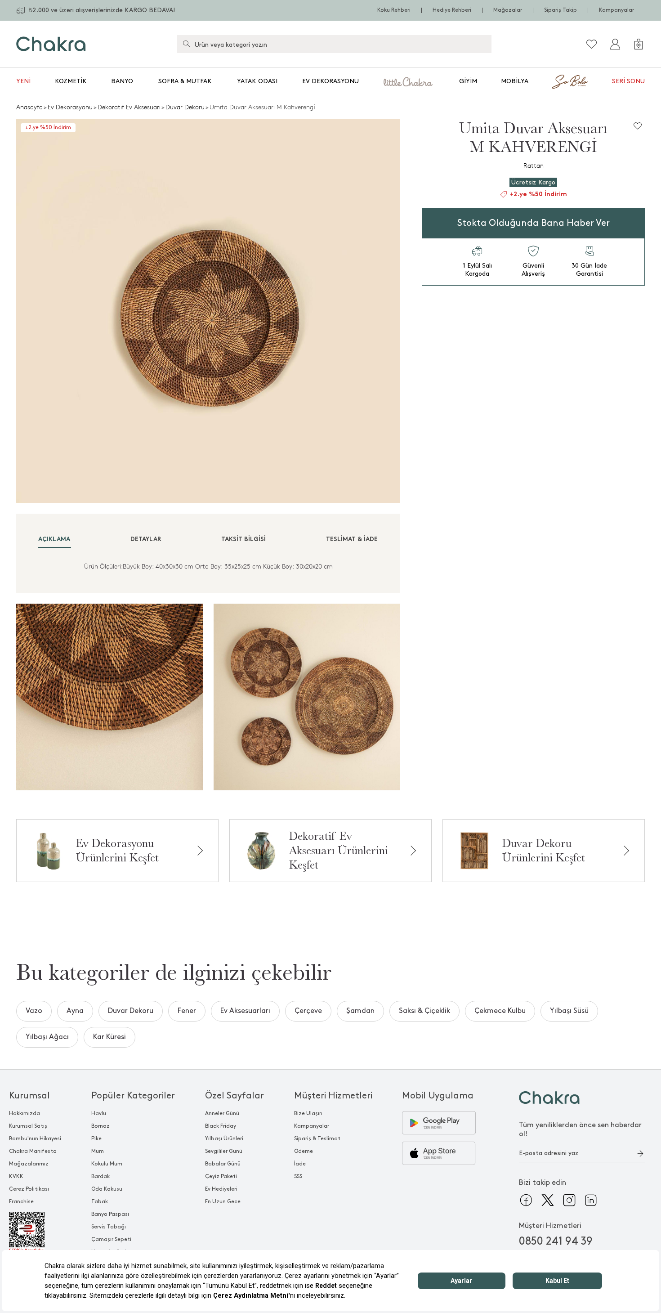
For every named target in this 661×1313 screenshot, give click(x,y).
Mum (97, 1151)
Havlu (98, 1113)
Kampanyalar (616, 10)
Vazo (34, 1011)
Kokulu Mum (106, 1163)
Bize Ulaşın (308, 1113)
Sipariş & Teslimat (317, 1138)
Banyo (122, 81)
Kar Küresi (109, 1037)
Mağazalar (507, 10)
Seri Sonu (628, 81)
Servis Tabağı (108, 1226)
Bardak (100, 1176)
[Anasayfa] (51, 43)
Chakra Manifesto (33, 1151)
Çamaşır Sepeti (111, 1239)
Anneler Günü (222, 1113)
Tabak (99, 1201)
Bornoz (100, 1126)
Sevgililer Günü (223, 1151)
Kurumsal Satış (28, 1126)
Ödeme (303, 1151)
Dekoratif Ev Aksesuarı (129, 107)
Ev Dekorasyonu (330, 81)
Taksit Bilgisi (243, 539)
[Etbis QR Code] (35, 1232)
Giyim (468, 81)
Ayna (75, 1011)
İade (300, 1163)
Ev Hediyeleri (221, 1189)
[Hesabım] (615, 44)
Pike (96, 1138)
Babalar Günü (223, 1163)
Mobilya (514, 81)
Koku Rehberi (394, 10)
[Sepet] (638, 44)
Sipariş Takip (560, 10)
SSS (298, 1176)
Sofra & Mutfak (185, 81)
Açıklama (54, 539)
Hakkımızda (24, 1113)
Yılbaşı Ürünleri (224, 1138)
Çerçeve (308, 1011)
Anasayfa (29, 107)
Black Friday (220, 1126)
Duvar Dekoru (185, 107)
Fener (187, 1011)
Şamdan (360, 1011)
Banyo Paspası (110, 1214)
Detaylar (145, 539)
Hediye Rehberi (452, 10)
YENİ (23, 81)
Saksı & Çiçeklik (424, 1011)
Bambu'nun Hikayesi (35, 1138)
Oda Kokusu (106, 1189)
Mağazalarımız (29, 1163)
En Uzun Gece (223, 1201)
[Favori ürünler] (591, 44)
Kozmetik (71, 81)
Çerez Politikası (29, 1189)
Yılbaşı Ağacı (47, 1037)
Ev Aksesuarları (245, 1011)
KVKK (16, 1176)
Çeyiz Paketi (221, 1176)
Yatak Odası (257, 81)
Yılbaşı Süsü (569, 1011)
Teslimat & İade (352, 539)
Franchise (21, 1201)
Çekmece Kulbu (500, 1011)
